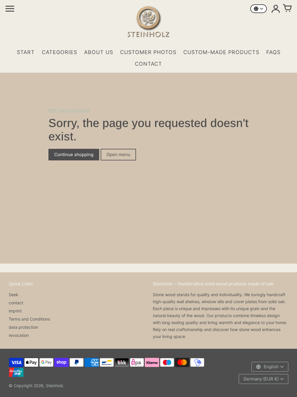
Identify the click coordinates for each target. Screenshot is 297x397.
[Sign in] (275, 8)
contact (16, 302)
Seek (13, 294)
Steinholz (54, 385)
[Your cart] (287, 8)
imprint (15, 310)
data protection (23, 327)
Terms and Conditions (29, 318)
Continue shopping (73, 154)
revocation (19, 335)
